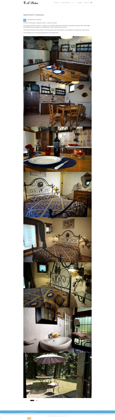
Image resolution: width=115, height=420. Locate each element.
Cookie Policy (61, 416)
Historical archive (65, 2)
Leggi (86, 418)
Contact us (86, 2)
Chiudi (29, 418)
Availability (79, 2)
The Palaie (56, 2)
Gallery (73, 2)
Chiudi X (66, 416)
